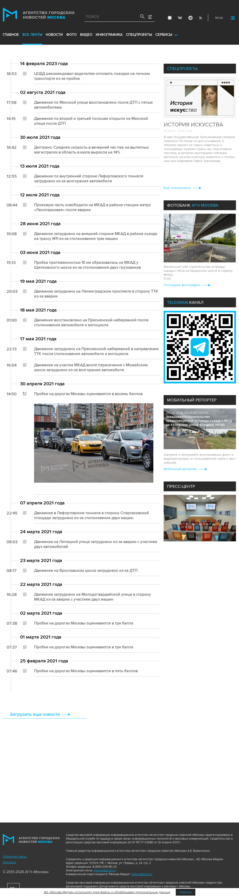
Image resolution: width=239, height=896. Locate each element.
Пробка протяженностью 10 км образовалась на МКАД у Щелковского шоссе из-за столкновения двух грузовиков (87, 265)
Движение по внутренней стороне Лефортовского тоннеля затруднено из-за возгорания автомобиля (88, 179)
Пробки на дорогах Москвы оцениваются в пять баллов (86, 670)
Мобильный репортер (192, 400)
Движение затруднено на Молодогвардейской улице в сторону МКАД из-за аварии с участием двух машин (92, 597)
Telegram (190, 17)
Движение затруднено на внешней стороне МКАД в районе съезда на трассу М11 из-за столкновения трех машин (95, 236)
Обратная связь (15, 857)
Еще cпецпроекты (177, 188)
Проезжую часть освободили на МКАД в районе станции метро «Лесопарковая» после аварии (92, 207)
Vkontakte (179, 17)
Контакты (9, 862)
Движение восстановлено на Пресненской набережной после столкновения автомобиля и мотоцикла (91, 322)
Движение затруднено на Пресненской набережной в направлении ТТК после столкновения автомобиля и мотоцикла (96, 351)
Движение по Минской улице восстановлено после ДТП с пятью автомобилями (93, 105)
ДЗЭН (169, 17)
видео (86, 35)
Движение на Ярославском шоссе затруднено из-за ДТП (85, 570)
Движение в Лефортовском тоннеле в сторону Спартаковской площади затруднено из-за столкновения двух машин (91, 515)
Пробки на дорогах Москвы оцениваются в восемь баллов (88, 393)
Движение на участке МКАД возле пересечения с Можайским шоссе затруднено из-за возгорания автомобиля (91, 367)
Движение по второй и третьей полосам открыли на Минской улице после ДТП (91, 121)
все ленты (32, 35)
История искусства (193, 124)
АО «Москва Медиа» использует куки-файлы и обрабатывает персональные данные (107, 892)
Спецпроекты (139, 35)
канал (185, 302)
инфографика (109, 35)
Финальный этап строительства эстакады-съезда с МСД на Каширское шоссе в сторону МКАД (198, 271)
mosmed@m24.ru (105, 870)
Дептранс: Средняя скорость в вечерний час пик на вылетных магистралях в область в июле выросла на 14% (91, 150)
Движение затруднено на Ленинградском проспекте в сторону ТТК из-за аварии (96, 294)
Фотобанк (192, 205)
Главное (11, 35)
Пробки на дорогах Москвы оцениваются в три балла (83, 623)
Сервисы (163, 35)
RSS (200, 17)
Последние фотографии (182, 285)
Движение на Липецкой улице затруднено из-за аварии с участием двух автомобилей (95, 544)
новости (54, 35)
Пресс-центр (181, 486)
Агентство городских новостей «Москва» (39, 15)
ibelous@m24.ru (142, 874)
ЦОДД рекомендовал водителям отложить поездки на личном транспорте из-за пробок (92, 76)
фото (71, 35)
